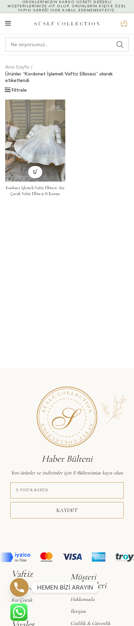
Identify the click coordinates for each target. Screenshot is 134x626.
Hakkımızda (82, 599)
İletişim (78, 611)
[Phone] (19, 587)
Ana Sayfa (17, 67)
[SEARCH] (119, 44)
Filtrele (19, 90)
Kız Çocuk (21, 600)
